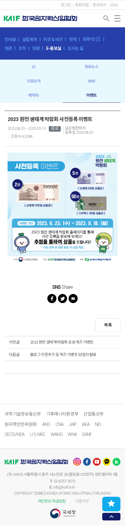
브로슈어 (33, 81)
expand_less (111, 516)
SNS (91, 81)
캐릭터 (33, 95)
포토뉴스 (91, 66)
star (111, 503)
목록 (108, 325)
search (106, 18)
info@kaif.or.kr (64, 487)
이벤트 (91, 95)
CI (33, 66)
